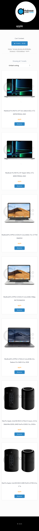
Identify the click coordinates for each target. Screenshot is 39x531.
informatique (21, 51)
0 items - (20, 43)
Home (10, 49)
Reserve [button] (19, 124)
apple (19, 119)
